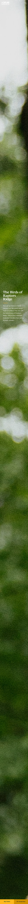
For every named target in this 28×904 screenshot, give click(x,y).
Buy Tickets (7, 901)
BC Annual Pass (21, 901)
